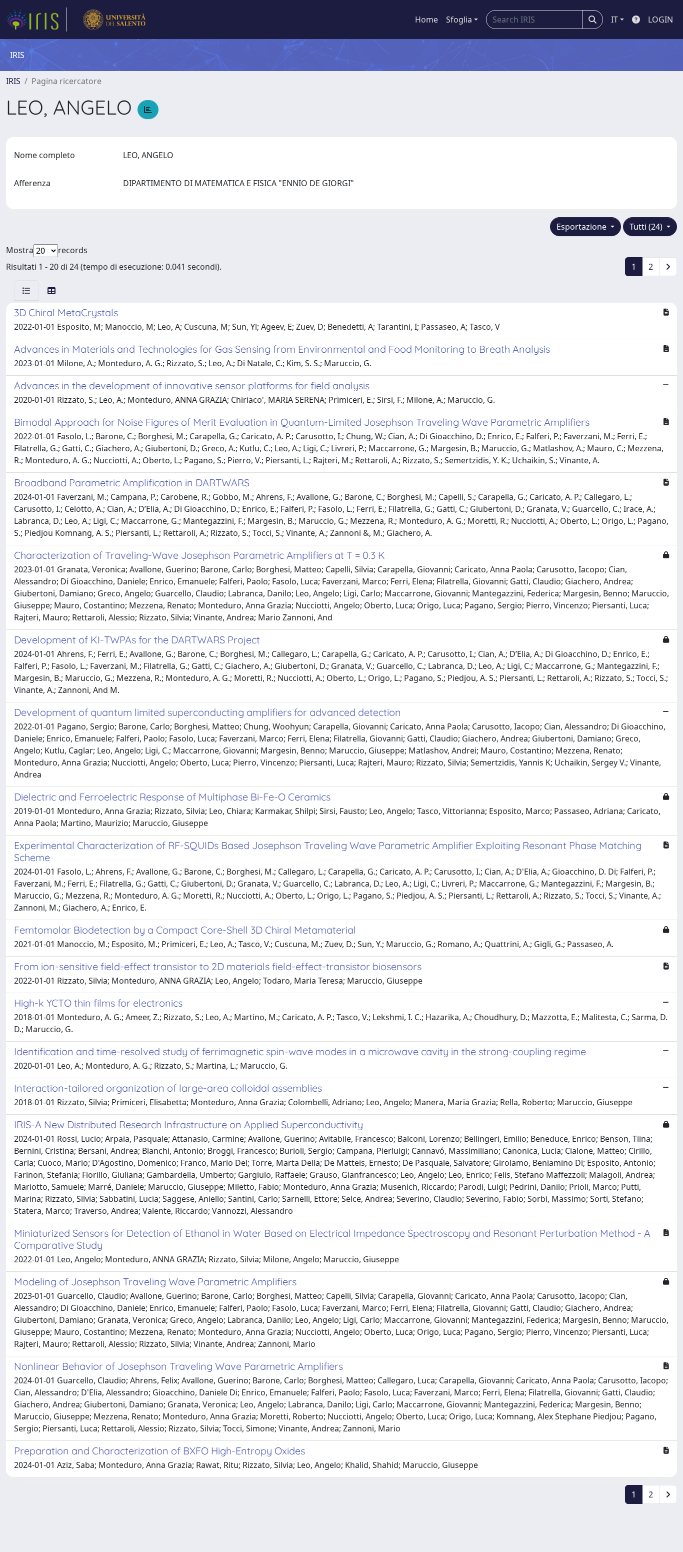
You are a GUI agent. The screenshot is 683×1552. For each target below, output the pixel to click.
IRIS (13, 81)
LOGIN (660, 19)
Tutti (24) (647, 226)
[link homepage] (36, 20)
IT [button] (614, 19)
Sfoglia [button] (459, 19)
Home (426, 19)
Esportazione (582, 226)
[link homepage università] (114, 20)
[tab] (26, 290)
